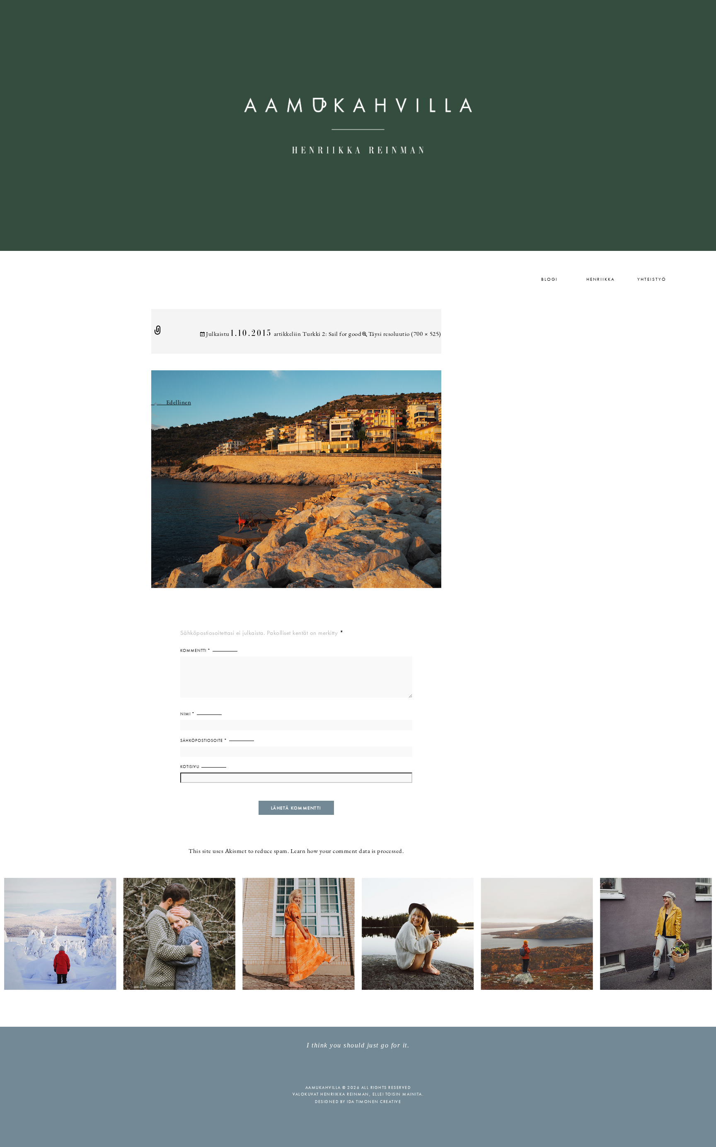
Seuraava (422, 403)
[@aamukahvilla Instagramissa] (358, 933)
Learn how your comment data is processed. (347, 851)
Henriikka (600, 279)
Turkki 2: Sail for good (332, 334)
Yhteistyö (651, 279)
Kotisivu (189, 766)
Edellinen (171, 403)
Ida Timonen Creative (374, 1101)
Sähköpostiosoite (203, 740)
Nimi (187, 714)
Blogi (549, 279)
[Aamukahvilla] (358, 125)
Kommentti (195, 650)
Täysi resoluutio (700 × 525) (404, 334)
